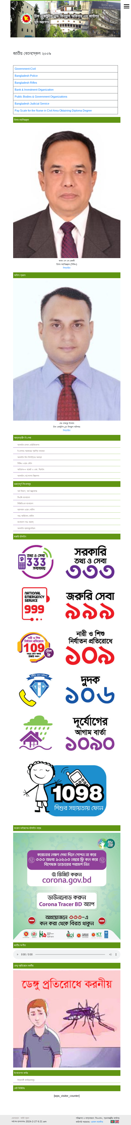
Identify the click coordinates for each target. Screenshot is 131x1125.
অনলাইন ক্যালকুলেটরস (26, 528)
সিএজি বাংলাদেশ (23, 497)
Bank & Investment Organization (34, 89)
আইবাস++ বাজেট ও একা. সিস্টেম (30, 469)
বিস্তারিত (66, 267)
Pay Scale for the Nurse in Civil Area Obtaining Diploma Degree (53, 110)
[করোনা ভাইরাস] (66, 886)
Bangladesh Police (26, 75)
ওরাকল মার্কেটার (97, 1121)
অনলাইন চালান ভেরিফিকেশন (28, 445)
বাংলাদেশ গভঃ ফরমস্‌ (25, 522)
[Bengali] (113, 1121)
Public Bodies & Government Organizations (41, 96)
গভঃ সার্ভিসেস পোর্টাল (25, 516)
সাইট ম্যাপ (25, 1118)
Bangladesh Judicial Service (32, 103)
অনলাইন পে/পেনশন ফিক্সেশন (28, 476)
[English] (117, 1121)
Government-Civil (25, 68)
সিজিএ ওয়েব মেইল (24, 463)
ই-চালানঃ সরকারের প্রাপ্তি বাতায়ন (31, 451)
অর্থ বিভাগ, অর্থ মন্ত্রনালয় (27, 491)
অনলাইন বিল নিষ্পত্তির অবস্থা (29, 457)
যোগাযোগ (15, 1118)
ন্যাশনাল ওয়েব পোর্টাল (25, 509)
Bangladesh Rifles (26, 82)
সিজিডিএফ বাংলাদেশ (25, 503)
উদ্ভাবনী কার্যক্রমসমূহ (25, 1080)
